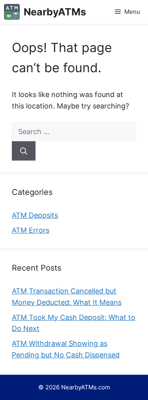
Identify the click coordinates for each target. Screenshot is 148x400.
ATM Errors (30, 230)
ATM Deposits (35, 215)
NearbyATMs (55, 12)
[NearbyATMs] (12, 12)
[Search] (24, 151)
